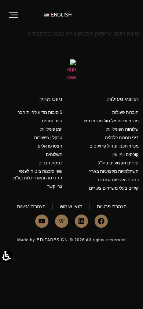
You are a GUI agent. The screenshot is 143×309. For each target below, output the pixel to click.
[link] (116, 18)
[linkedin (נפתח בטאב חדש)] (81, 221)
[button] (13, 9)
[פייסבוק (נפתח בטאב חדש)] (101, 221)
